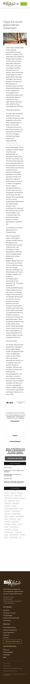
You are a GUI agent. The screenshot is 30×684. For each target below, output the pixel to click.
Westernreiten (14, 537)
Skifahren (15, 529)
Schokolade (8, 529)
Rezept (20, 524)
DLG (5, 500)
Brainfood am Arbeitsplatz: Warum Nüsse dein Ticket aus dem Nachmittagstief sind (14, 482)
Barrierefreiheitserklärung (10, 671)
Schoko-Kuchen (14, 526)
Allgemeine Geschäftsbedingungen (12, 668)
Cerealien (15, 498)
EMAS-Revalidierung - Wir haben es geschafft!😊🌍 (12, 475)
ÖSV (21, 537)
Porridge (7, 521)
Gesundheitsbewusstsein (11, 508)
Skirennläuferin (9, 532)
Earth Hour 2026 (8, 478)
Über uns (6, 649)
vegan (6, 537)
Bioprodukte (8, 498)
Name (15, 435)
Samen (6, 526)
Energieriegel (7, 615)
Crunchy (22, 498)
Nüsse (19, 519)
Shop (23, 4)
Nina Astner (13, 519)
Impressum (6, 663)
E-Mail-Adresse (15, 441)
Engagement (8, 503)
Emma (17, 500)
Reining (14, 524)
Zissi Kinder (7, 620)
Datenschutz (6, 666)
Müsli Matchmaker (9, 627)
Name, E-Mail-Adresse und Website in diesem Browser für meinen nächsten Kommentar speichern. (15, 451)
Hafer (21, 508)
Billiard (7, 495)
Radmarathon (15, 521)
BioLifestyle (18, 495)
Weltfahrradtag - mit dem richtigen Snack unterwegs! (14, 471)
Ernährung (16, 503)
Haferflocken (16, 511)
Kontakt (6, 637)
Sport (6, 534)
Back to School (7, 467)
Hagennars (7, 513)
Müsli (6, 519)
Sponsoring (18, 532)
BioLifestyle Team (20, 403)
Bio (12, 495)
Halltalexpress (16, 513)
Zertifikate (6, 655)
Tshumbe (22, 534)
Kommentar (15, 421)
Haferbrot (7, 511)
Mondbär (12, 516)
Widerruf (6, 635)
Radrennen (7, 524)
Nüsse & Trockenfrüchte (11, 618)
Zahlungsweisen (8, 632)
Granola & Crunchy (9, 613)
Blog (4, 657)
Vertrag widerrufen (12, 641)
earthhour (11, 500)
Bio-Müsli (6, 610)
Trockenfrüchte (14, 534)
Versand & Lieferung (10, 630)
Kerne (6, 516)
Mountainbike (20, 516)
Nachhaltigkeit (8, 652)
